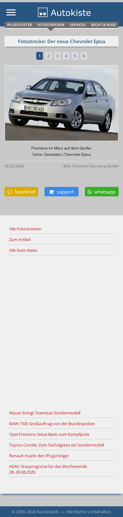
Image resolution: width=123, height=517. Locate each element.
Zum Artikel (20, 239)
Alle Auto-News (23, 250)
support (64, 191)
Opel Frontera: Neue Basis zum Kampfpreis (49, 434)
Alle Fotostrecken (25, 229)
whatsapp (103, 191)
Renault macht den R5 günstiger (39, 455)
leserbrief (23, 191)
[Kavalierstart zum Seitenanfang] (109, 503)
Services (78, 24)
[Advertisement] (61, 331)
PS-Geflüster (19, 24)
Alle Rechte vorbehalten (88, 511)
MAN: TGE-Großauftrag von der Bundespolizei (52, 423)
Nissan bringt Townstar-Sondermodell (44, 413)
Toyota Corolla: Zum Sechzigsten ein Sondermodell (56, 445)
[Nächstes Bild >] (80, 103)
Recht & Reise (103, 24)
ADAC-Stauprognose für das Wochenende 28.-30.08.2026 (48, 469)
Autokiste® (47, 511)
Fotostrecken (50, 24)
